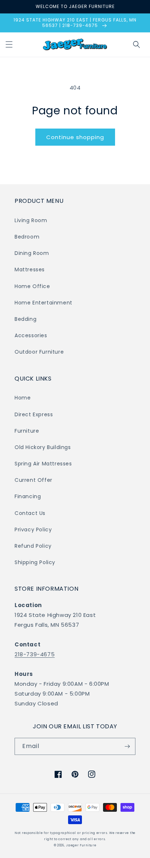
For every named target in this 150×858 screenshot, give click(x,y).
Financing (28, 496)
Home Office (32, 286)
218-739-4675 (35, 654)
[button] (9, 44)
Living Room (31, 220)
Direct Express (34, 414)
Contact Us (30, 513)
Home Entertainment (43, 302)
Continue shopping (75, 137)
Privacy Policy (33, 529)
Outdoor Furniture (39, 351)
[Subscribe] (127, 746)
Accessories (31, 335)
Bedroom (27, 236)
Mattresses (30, 269)
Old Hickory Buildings (43, 447)
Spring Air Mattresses (43, 463)
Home (23, 397)
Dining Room (32, 253)
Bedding (25, 319)
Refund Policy (33, 546)
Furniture (27, 430)
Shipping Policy (35, 562)
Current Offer (33, 480)
